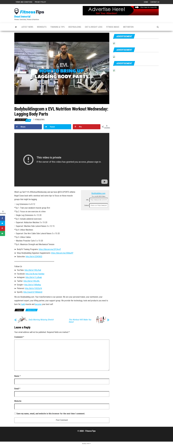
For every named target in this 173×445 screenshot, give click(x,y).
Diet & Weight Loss (93, 27)
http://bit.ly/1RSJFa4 (33, 270)
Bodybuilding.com (98, 193)
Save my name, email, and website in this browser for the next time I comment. (50, 413)
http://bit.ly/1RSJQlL (32, 281)
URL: (87, 200)
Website (17, 401)
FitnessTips (39, 120)
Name (17, 376)
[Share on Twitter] (2, 223)
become (38, 304)
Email (17, 388)
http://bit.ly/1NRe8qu (32, 285)
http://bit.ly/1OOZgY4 (33, 288)
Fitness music (112, 27)
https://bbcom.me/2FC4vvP (50, 249)
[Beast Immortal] (15, 27)
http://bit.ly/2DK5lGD (34, 256)
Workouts (41, 27)
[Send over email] (2, 233)
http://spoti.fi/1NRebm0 (32, 292)
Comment (19, 337)
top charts (84, 443)
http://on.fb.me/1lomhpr (35, 274)
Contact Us (154, 2)
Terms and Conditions (24, 2)
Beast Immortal (22, 16)
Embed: (86, 205)
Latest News (27, 27)
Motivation (128, 27)
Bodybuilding (74, 27)
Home (146, 2)
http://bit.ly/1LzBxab (34, 277)
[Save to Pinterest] (2, 228)
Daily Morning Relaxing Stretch (41, 320)
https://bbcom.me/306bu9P (62, 253)
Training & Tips (57, 27)
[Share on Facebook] (2, 218)
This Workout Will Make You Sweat (80, 321)
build (23, 304)
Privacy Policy (40, 2)
